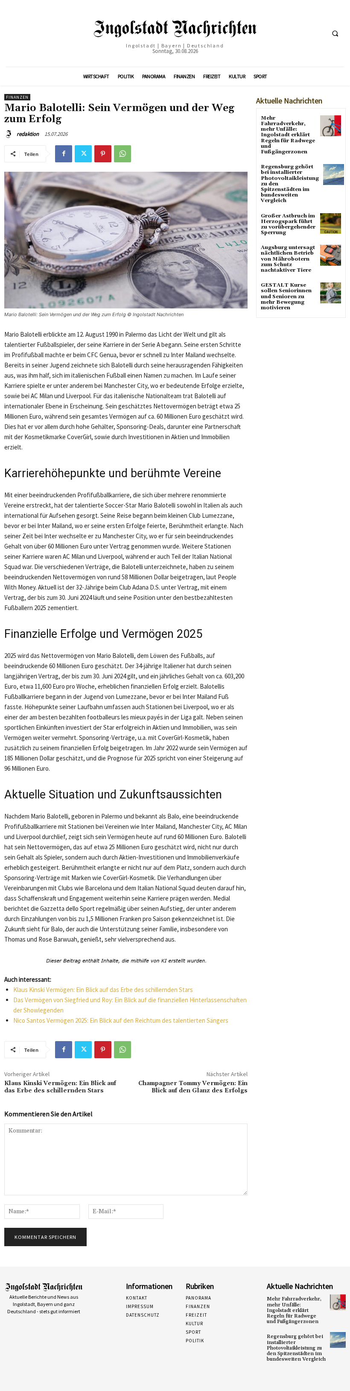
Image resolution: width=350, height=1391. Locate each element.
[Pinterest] (102, 153)
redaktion (28, 134)
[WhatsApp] (122, 153)
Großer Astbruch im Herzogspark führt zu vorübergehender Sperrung (288, 224)
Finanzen (17, 97)
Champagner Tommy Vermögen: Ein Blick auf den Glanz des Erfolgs (193, 1087)
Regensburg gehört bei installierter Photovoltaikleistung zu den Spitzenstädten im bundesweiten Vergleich (296, 1347)
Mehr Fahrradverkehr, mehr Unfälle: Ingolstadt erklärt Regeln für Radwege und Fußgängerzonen (288, 135)
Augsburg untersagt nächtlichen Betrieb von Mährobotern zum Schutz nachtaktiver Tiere (288, 258)
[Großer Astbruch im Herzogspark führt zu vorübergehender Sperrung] (330, 223)
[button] (335, 33)
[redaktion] (9, 134)
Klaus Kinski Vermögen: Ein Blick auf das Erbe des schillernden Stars (103, 990)
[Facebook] (63, 153)
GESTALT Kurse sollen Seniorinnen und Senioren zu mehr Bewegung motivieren (286, 296)
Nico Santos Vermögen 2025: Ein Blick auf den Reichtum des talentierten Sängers (120, 1020)
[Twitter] (83, 153)
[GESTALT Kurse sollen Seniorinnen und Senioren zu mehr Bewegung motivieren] (330, 292)
